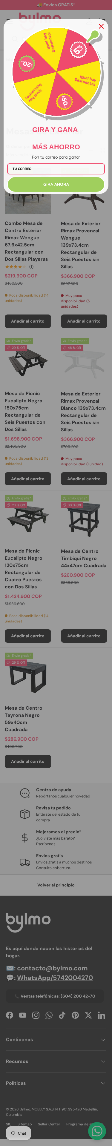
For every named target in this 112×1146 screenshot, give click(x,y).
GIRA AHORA (56, 184)
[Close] (101, 26)
